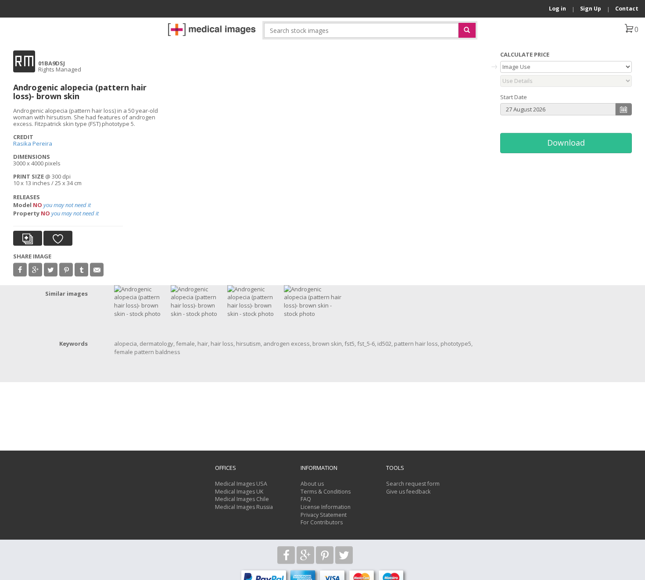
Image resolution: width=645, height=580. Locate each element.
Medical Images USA (241, 483)
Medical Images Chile (242, 499)
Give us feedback (408, 491)
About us (312, 483)
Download (566, 142)
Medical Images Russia (244, 507)
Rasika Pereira (32, 143)
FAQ (306, 499)
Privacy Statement (324, 515)
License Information (326, 507)
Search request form (413, 483)
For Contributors (322, 522)
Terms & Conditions (326, 491)
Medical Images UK (239, 491)
